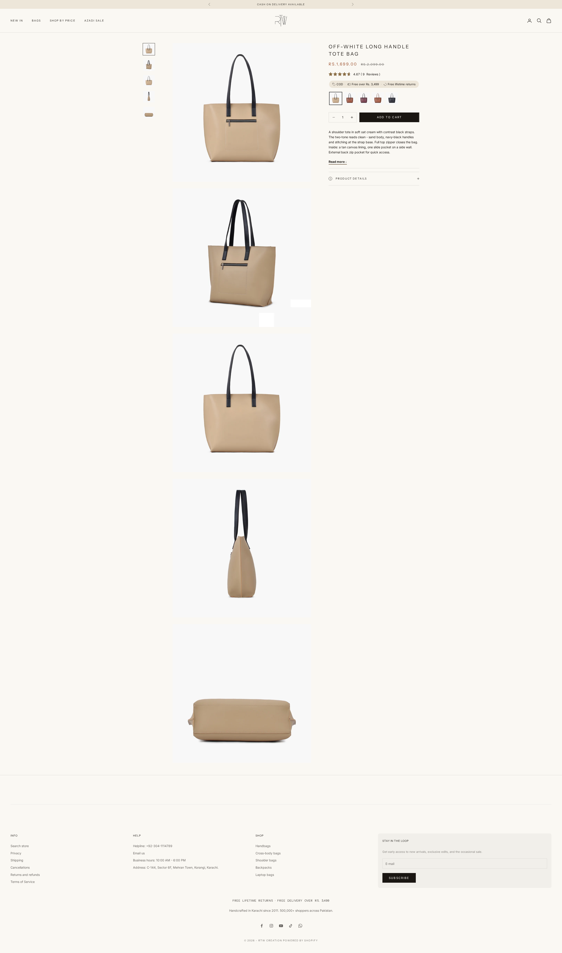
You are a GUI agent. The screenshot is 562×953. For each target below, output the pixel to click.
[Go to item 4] (149, 97)
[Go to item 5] (149, 112)
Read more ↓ (338, 161)
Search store (20, 846)
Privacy (16, 853)
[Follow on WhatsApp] (300, 926)
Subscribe (399, 878)
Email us (139, 853)
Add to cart (389, 117)
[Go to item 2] (149, 65)
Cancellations (20, 867)
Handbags (263, 846)
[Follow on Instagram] (271, 926)
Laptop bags (265, 875)
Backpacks (264, 867)
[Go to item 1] (149, 49)
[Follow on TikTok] (290, 926)
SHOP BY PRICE (63, 20)
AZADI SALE (94, 20)
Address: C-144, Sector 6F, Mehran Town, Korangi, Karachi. (175, 867)
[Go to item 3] (149, 81)
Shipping (17, 860)
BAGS (36, 20)
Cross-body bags (268, 853)
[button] (335, 98)
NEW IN (17, 20)
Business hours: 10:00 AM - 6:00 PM (159, 860)
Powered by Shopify (300, 940)
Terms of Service (23, 882)
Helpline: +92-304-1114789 (152, 846)
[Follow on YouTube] (281, 926)
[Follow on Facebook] (261, 926)
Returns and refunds (25, 875)
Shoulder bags (266, 860)
